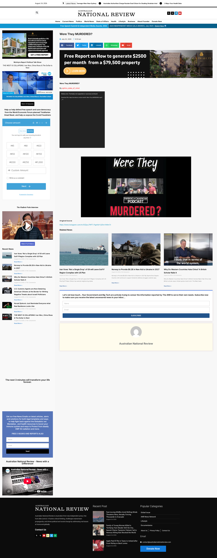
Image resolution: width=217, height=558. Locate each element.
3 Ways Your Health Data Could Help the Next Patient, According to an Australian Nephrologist (175, 3)
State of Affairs (102, 21)
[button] (37, 12)
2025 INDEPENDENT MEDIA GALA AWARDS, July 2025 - (137, 26)
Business (131, 21)
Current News (68, 21)
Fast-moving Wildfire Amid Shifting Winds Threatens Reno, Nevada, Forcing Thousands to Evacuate (121, 514)
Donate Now (157, 21)
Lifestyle (122, 21)
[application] (82, 119)
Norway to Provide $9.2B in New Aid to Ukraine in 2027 (135, 269)
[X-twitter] (168, 13)
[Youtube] (44, 535)
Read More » (18, 262)
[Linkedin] (176, 13)
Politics (79, 21)
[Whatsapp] (55, 535)
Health (113, 21)
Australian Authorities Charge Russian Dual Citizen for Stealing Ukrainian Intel (108, 3)
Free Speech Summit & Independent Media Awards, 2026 (83, 26)
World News (89, 21)
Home (57, 21)
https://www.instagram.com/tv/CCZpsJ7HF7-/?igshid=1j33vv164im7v (85, 225)
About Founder (143, 21)
